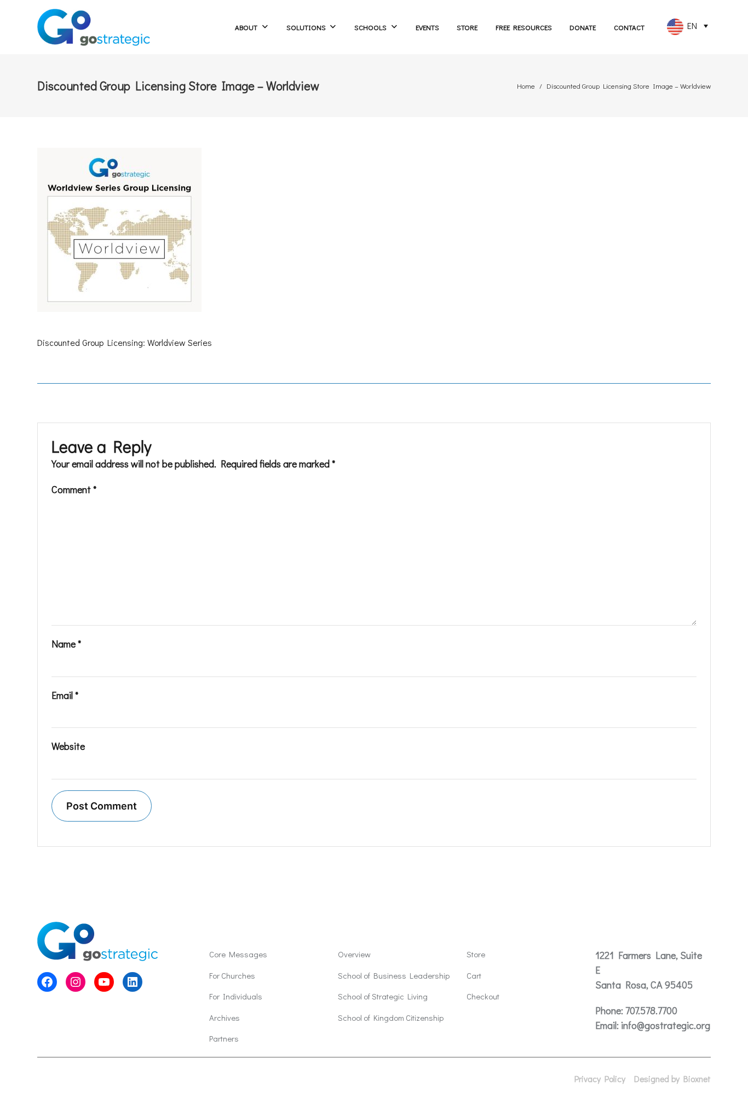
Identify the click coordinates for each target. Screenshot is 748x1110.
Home (526, 85)
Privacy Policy (599, 1078)
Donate (582, 27)
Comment (73, 489)
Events (427, 27)
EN (690, 25)
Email (64, 695)
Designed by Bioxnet (672, 1078)
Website (68, 746)
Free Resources (524, 27)
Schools (370, 27)
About (246, 27)
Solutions (306, 27)
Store (467, 27)
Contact (629, 27)
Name (66, 643)
